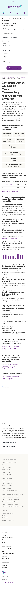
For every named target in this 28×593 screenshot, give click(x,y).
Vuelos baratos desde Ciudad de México (13, 494)
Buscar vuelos (14, 68)
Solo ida (14, 23)
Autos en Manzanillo (9, 446)
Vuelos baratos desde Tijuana (10, 504)
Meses (3, 515)
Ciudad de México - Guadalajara (10, 346)
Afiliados (4, 567)
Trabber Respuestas (8, 553)
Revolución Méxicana (8, 520)
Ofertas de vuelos (7, 537)
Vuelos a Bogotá (6, 488)
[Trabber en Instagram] (3, 583)
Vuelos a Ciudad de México (9, 462)
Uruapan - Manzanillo (7, 368)
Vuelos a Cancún (6, 465)
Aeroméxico (19, 135)
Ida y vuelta (6, 23)
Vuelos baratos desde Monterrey (10, 499)
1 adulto (5, 58)
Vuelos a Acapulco (7, 485)
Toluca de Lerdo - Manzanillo (10, 364)
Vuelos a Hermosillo (7, 483)
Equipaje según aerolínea (8, 513)
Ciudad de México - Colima (9, 348)
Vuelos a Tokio (6, 472)
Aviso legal (4, 579)
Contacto (4, 565)
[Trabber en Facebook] (5, 583)
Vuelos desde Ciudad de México (10, 376)
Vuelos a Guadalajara (7, 474)
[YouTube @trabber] (11, 583)
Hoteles (4, 540)
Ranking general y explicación (10, 191)
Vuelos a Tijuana (6, 467)
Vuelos (4, 535)
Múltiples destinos (8, 25)
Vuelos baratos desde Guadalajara (11, 497)
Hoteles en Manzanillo (9, 442)
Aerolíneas (5, 510)
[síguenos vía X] (8, 583)
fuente (3, 423)
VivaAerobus (9, 184)
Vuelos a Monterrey (7, 478)
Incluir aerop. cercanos (9, 33)
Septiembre (5, 518)
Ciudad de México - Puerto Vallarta (11, 350)
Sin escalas (6, 53)
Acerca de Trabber (7, 549)
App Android (5, 556)
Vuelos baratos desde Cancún (10, 502)
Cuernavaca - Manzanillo (8, 366)
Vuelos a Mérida (6, 481)
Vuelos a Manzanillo (7, 378)
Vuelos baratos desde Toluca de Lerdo (12, 506)
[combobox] (14, 29)
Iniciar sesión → (22, 1)
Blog (3, 551)
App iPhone (5, 558)
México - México (6, 380)
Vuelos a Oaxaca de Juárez (9, 490)
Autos (3, 542)
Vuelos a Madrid (6, 469)
